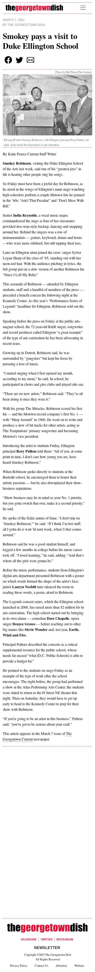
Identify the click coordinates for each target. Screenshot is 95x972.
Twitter (47, 939)
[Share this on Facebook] (8, 59)
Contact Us (41, 965)
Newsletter (47, 948)
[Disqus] (47, 816)
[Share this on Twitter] (19, 59)
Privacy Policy (18, 965)
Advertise (61, 965)
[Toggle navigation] (83, 7)
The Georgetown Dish (26, 25)
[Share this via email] (30, 59)
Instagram (64, 939)
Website (79, 965)
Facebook (29, 939)
